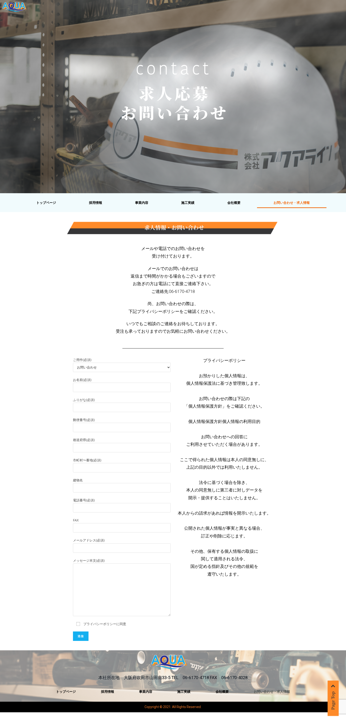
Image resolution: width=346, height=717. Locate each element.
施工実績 (187, 203)
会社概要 (234, 203)
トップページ (46, 203)
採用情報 (95, 203)
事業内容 (141, 203)
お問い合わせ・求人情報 (292, 203)
